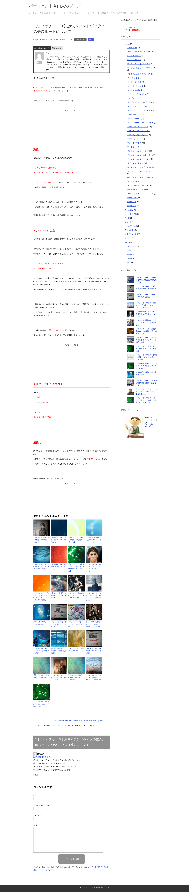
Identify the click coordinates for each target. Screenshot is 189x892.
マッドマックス (133, 147)
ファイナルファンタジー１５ (138, 131)
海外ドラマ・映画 (132, 234)
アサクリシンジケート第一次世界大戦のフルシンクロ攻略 (41, 540)
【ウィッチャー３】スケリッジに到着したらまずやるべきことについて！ (65, 725)
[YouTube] (40, 62)
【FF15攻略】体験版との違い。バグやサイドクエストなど (59, 566)
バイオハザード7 (134, 118)
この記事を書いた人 (42, 48)
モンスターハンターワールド (138, 159)
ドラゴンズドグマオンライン (138, 110)
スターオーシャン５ (135, 86)
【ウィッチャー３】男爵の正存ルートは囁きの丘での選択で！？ (146, 331)
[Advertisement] (71, 125)
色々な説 (128, 238)
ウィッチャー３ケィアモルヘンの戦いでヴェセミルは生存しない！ (146, 391)
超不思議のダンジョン (136, 189)
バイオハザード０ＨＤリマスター (140, 123)
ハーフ (130, 250)
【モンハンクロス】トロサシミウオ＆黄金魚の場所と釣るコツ (146, 280)
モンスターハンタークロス (137, 151)
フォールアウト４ (134, 143)
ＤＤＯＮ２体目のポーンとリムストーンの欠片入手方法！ (146, 322)
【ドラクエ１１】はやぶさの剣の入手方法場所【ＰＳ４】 (76, 540)
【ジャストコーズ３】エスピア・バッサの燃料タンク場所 (41, 651)
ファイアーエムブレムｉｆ (137, 127)
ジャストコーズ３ (134, 82)
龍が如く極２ (132, 198)
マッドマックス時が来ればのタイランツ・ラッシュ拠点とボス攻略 (76, 595)
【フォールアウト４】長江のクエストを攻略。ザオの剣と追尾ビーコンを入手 (76, 567)
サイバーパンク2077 (135, 78)
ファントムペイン (134, 139)
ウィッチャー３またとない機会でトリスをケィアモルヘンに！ (146, 314)
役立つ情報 (129, 230)
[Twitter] (38, 62)
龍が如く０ (131, 202)
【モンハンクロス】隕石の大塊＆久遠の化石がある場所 (94, 651)
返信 (36, 775)
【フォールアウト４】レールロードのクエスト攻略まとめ (146, 348)
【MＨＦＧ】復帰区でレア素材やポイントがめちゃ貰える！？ (58, 595)
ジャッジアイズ (131, 214)
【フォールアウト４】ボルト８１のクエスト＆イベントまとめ (41, 704)
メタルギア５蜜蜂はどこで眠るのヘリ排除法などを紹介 (58, 651)
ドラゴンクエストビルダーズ (138, 102)
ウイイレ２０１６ (134, 60)
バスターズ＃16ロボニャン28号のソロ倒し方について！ (76, 624)
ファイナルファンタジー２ (137, 135)
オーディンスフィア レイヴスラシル (141, 68)
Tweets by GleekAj (149, 425)
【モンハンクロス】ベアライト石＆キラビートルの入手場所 (58, 624)
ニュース (128, 222)
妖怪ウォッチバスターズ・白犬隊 (140, 177)
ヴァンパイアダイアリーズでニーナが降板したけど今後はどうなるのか (94, 624)
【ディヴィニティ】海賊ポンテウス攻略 (76, 650)
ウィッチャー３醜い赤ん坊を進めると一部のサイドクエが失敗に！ (80, 720)
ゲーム (90, 39)
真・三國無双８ (133, 181)
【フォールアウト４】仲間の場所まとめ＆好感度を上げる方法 (146, 357)
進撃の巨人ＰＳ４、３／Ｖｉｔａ (140, 194)
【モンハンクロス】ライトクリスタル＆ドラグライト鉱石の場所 (146, 340)
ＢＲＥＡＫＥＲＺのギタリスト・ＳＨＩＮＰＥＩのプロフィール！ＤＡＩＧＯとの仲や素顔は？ (41, 596)
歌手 (129, 263)
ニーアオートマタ (134, 114)
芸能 (126, 242)
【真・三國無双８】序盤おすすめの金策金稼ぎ (41, 676)
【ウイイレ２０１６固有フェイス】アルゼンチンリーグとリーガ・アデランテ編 (94, 567)
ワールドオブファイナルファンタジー (142, 171)
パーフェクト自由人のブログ (55, 6)
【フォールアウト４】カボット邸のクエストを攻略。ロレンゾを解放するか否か (94, 596)
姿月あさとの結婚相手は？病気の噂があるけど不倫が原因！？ (76, 677)
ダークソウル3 (133, 90)
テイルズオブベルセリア (137, 94)
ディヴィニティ (133, 98)
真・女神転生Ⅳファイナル (137, 185)
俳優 (129, 254)
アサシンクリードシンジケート (139, 52)
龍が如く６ (131, 206)
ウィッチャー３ (80, 39)
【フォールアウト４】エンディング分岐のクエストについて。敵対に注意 (94, 677)
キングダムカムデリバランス (138, 74)
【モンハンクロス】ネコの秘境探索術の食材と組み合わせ (146, 383)
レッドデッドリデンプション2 (139, 167)
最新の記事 (57, 48)
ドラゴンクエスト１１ (136, 106)
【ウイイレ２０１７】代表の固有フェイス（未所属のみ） (58, 540)
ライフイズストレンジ (136, 163)
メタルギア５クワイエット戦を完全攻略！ (41, 623)
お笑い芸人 (131, 246)
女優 (129, 258)
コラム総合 (129, 210)
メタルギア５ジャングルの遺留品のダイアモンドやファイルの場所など (41, 566)
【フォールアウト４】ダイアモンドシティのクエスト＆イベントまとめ (146, 400)
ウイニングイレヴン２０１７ (138, 64)
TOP (44, 13)
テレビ (127, 218)
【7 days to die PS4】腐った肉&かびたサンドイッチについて (94, 540)
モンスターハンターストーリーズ (140, 155)
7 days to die (132, 48)
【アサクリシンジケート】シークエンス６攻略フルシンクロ (58, 677)
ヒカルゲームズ (131, 226)
